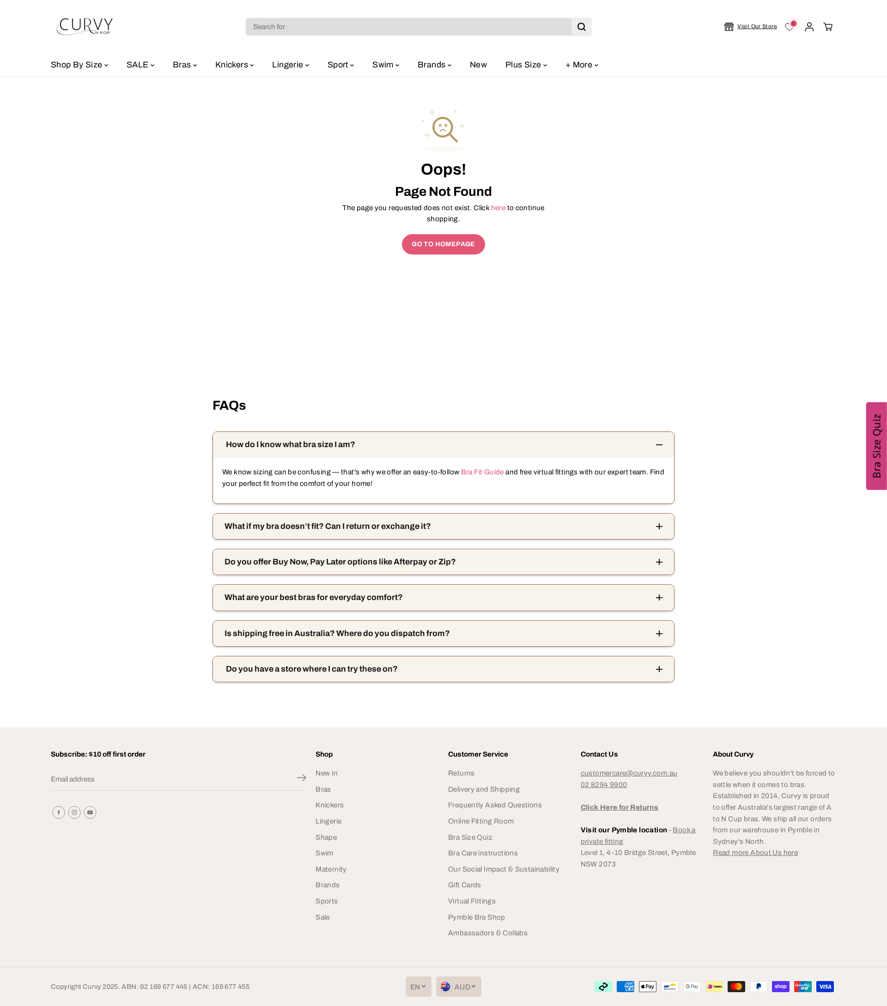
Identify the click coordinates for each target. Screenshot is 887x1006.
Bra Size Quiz (470, 837)
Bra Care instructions (483, 853)
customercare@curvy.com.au (629, 773)
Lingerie (288, 64)
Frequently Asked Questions (495, 805)
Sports (327, 901)
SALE (139, 64)
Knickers (232, 64)
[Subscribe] (301, 779)
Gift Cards (464, 885)
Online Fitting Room (481, 821)
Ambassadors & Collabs (488, 933)
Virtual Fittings (472, 901)
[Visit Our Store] (751, 26)
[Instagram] (74, 812)
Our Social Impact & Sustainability (503, 869)
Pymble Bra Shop (476, 917)
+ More (580, 64)
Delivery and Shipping (484, 789)
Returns (461, 773)
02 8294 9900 (604, 784)
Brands (433, 64)
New (478, 64)
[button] (876, 446)
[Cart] (828, 26)
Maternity (331, 869)
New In (327, 773)
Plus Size (524, 64)
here (498, 208)
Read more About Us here (755, 852)
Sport (339, 64)
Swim (383, 64)
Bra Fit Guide (481, 472)
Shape (326, 837)
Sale (323, 917)
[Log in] (809, 26)
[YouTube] (90, 812)
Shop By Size (77, 64)
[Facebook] (59, 812)
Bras (183, 64)
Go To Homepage (443, 244)
